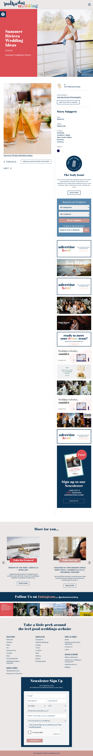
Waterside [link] (61, 126)
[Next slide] (89, 562)
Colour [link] (37, 648)
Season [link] (37, 658)
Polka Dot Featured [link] (23, 560)
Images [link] (38, 645)
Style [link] (37, 653)
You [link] (7, 648)
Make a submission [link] (71, 657)
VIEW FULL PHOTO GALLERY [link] (68, 102)
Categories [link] (39, 639)
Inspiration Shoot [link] (23, 55)
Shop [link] (8, 656)
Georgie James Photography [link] (69, 97)
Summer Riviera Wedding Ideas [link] (18, 155)
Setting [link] (38, 656)
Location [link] (38, 650)
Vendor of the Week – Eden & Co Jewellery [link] (23, 569)
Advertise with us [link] (71, 664)
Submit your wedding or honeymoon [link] (73, 661)
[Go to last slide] (3, 562)
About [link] (67, 639)
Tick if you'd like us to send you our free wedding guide (45, 726)
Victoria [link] (60, 142)
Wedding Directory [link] (13, 671)
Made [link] (8, 645)
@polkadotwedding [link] (68, 597)
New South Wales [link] (64, 137)
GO (86, 230)
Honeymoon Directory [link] (14, 673)
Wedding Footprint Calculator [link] (13, 662)
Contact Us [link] (68, 647)
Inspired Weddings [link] (41, 642)
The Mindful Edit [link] (12, 658)
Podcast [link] (9, 653)
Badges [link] (67, 667)
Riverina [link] (60, 140)
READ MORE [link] (74, 193)
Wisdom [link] (9, 642)
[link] (3, 14)
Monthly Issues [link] (40, 661)
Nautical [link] (60, 119)
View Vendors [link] (74, 220)
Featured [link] (9, 55)
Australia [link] (60, 133)
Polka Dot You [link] (70, 560)
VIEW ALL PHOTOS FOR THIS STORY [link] (36, 161)
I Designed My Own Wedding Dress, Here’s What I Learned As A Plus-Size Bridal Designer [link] (70, 570)
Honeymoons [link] (11, 650)
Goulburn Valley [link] (63, 135)
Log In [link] (67, 649)
